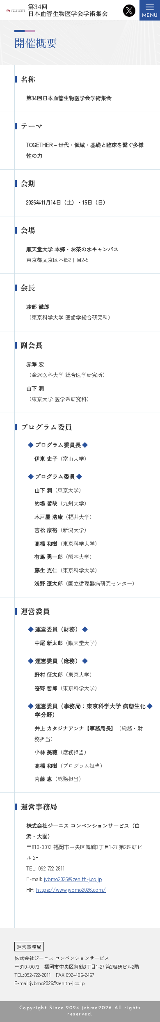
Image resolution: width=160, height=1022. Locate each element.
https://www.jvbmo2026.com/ (71, 889)
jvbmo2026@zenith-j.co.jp (73, 879)
